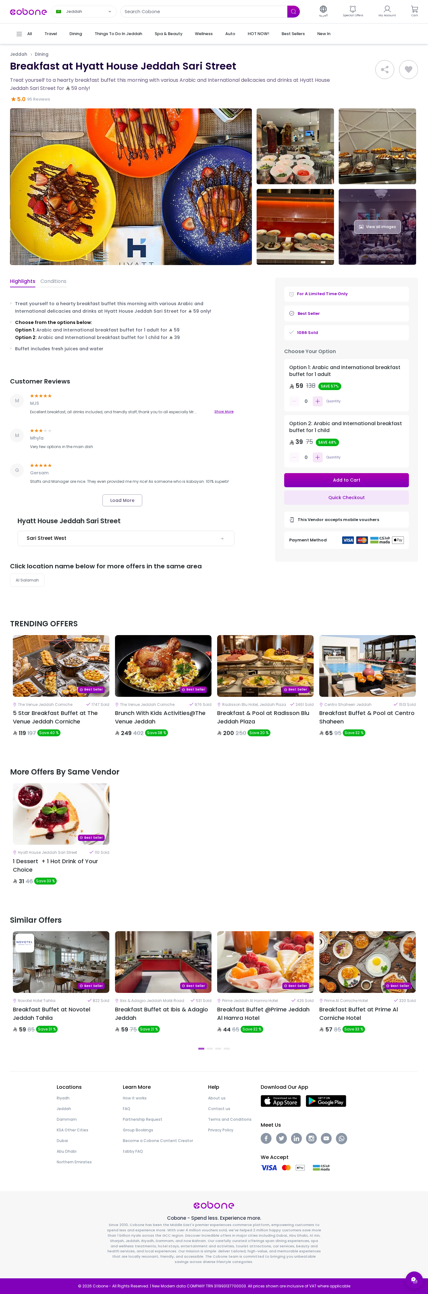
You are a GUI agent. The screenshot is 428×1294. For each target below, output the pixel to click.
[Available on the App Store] (281, 1100)
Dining (42, 54)
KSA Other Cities (72, 1130)
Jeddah (18, 54)
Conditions (53, 281)
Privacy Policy (220, 1130)
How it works (135, 1098)
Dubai (62, 1140)
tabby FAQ (133, 1151)
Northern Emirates (74, 1162)
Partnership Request (142, 1119)
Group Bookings (138, 1130)
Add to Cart (346, 480)
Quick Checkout (346, 497)
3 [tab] (218, 1049)
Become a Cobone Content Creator (158, 1140)
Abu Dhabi (66, 1151)
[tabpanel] (61, 691)
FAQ (126, 1108)
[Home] (28, 11)
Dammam (67, 1119)
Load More (122, 500)
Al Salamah (27, 580)
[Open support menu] (414, 1280)
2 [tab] (210, 1049)
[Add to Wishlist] (408, 69)
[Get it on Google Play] (326, 1100)
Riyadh (63, 1098)
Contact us (219, 1108)
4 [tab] (227, 1049)
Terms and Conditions (230, 1119)
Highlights (22, 281)
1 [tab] (201, 1049)
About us (217, 1098)
